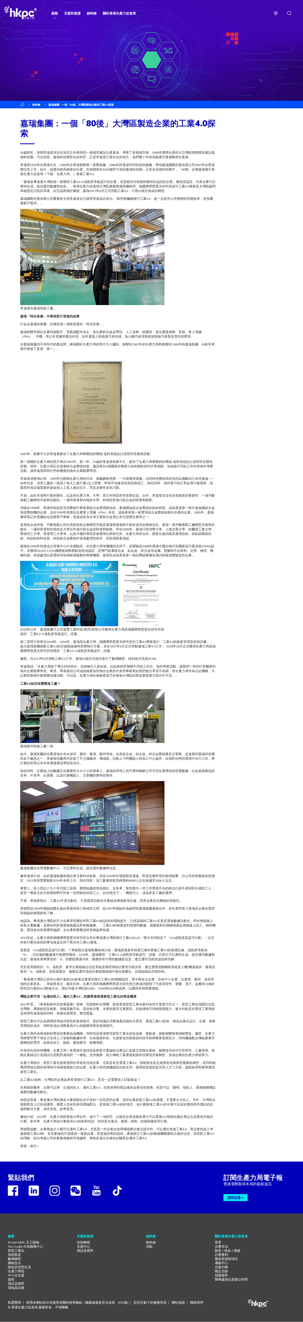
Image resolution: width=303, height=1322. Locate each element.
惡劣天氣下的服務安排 (150, 1302)
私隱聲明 (14, 1302)
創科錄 (36, 104)
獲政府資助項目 (226, 1259)
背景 (218, 1242)
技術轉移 (83, 1242)
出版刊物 (221, 1267)
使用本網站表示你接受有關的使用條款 (54, 1302)
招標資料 (221, 1275)
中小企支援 (16, 1275)
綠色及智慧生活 (19, 1267)
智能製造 (14, 1255)
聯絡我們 (196, 1302)
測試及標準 (16, 1283)
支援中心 (83, 1246)
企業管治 (221, 1246)
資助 (11, 1279)
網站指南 (178, 1302)
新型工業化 (16, 1250)
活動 (149, 1246)
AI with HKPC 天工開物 (23, 1242)
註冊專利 (221, 1255)
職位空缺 (221, 1271)
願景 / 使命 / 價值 (227, 1250)
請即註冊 (234, 1197)
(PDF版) (123, 1302)
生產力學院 (16, 1271)
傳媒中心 (221, 1263)
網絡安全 (14, 1263)
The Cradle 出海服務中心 (25, 1246)
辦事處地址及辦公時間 (231, 1279)
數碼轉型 (14, 1259)
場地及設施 (16, 1288)
